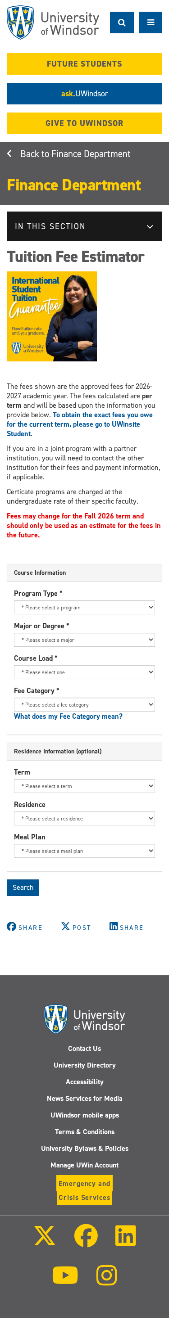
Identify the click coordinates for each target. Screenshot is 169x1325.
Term (22, 772)
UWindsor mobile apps (84, 1115)
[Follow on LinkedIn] (125, 1242)
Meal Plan (30, 837)
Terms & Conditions (84, 1131)
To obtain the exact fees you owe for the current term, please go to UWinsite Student (80, 424)
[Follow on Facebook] (85, 1242)
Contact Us (84, 1048)
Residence (30, 804)
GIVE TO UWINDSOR (84, 123)
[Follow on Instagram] (106, 1281)
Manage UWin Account (84, 1165)
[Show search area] (122, 22)
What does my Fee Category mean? (68, 716)
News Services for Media (85, 1098)
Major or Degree (41, 626)
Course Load (36, 658)
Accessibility (85, 1081)
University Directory (85, 1065)
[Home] (53, 22)
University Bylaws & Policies (84, 1148)
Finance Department (91, 154)
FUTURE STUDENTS (84, 64)
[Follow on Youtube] (65, 1281)
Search (23, 887)
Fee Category (36, 690)
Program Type (38, 593)
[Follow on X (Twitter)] (44, 1242)
